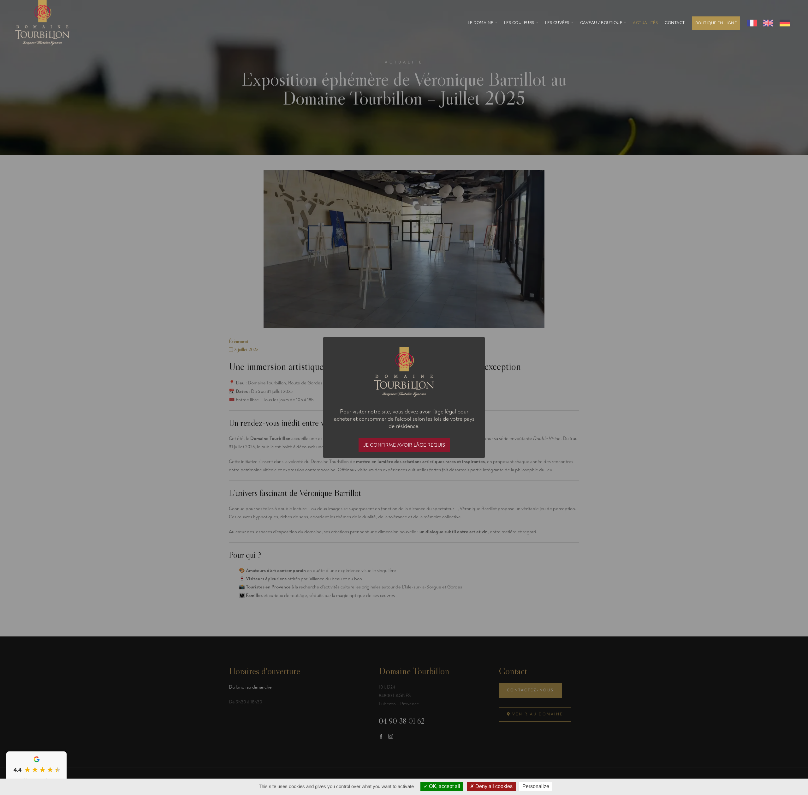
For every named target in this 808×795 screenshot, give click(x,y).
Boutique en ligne (716, 23)
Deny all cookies (493, 786)
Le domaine (480, 22)
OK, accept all (444, 786)
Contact (675, 22)
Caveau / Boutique (601, 22)
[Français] (752, 23)
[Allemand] (785, 23)
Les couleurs (519, 22)
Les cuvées (557, 22)
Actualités (645, 22)
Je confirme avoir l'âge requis (404, 445)
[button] (496, 23)
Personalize (535, 786)
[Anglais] (768, 23)
